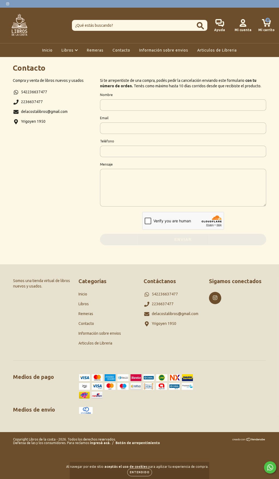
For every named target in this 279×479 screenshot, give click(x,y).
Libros (68, 50)
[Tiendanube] (249, 440)
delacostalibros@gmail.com (44, 111)
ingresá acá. (100, 443)
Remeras (95, 50)
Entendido (140, 472)
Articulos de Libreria (217, 50)
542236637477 (34, 92)
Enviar (183, 239)
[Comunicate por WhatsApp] (270, 467)
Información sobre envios (163, 50)
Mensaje (106, 164)
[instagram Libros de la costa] (7, 4)
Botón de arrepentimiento (138, 443)
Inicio (47, 50)
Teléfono (107, 141)
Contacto (121, 50)
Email (104, 118)
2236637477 (32, 102)
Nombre (106, 95)
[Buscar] (200, 25)
